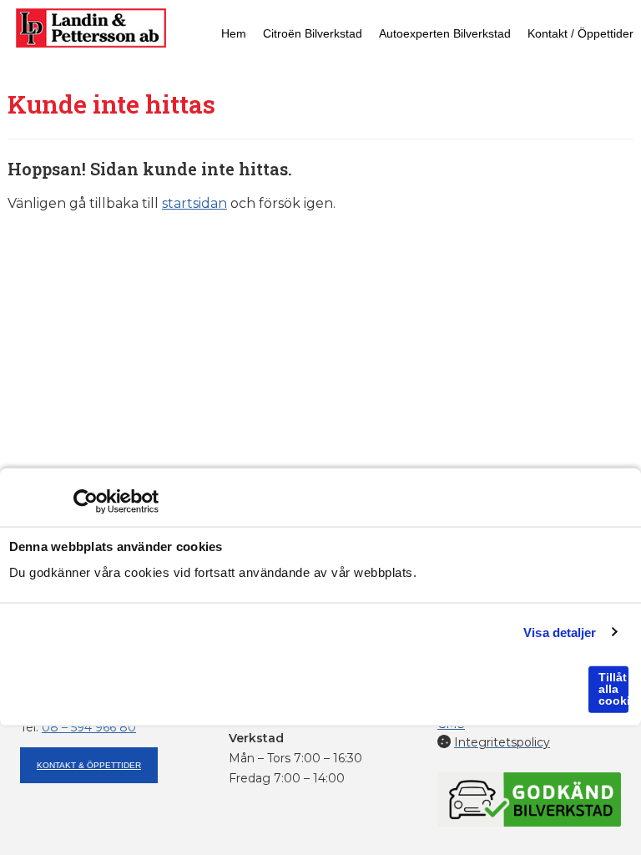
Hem (233, 33)
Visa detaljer (559, 632)
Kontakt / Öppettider (580, 33)
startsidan (194, 203)
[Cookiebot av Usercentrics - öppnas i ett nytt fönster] (86, 501)
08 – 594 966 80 (89, 727)
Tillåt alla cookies (613, 688)
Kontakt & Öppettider (89, 765)
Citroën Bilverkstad (312, 33)
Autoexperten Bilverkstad (445, 33)
